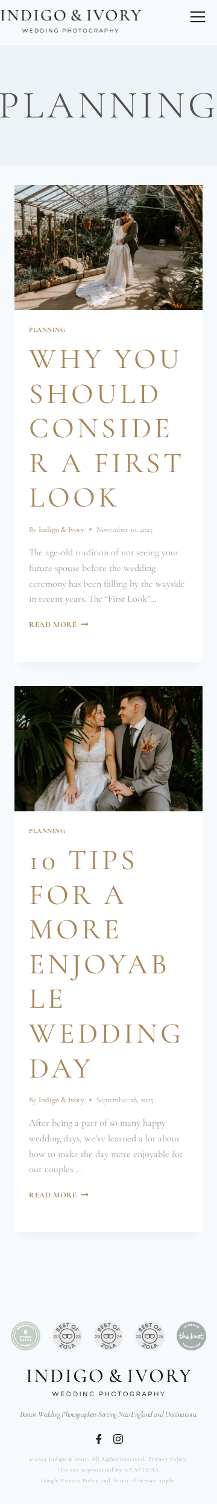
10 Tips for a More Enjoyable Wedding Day (106, 964)
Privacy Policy (167, 1459)
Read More (59, 624)
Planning (47, 330)
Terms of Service (135, 1480)
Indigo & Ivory (61, 529)
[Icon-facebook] (98, 1439)
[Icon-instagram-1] (118, 1439)
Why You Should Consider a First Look (106, 428)
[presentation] (108, 247)
